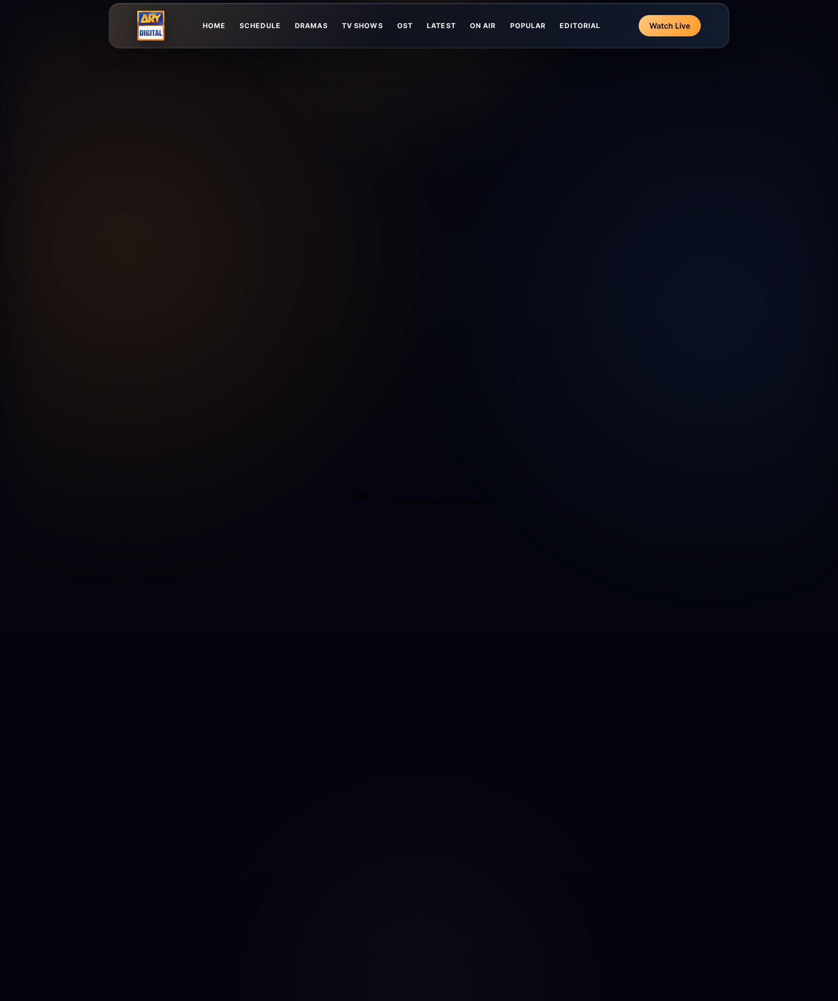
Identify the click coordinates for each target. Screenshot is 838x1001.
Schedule (260, 25)
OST (405, 25)
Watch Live (669, 26)
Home (214, 25)
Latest (441, 25)
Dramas (311, 25)
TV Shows (362, 25)
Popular (528, 25)
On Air (483, 25)
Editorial (580, 25)
